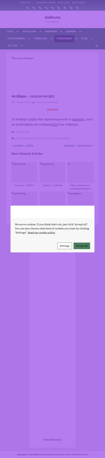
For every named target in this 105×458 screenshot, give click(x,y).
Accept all (82, 245)
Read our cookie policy (41, 232)
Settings (65, 245)
